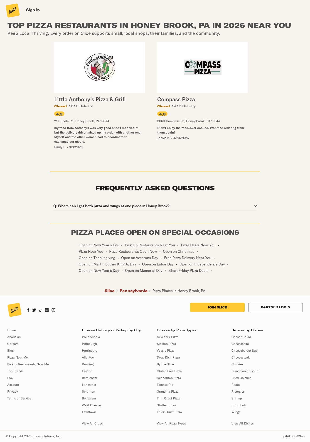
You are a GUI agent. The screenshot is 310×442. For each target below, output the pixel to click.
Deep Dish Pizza (168, 357)
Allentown (89, 357)
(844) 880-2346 (294, 436)
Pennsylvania (134, 290)
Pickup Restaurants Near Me (28, 364)
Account (13, 385)
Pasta (235, 385)
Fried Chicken (241, 378)
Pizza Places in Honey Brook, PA (179, 290)
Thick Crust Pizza (169, 412)
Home (11, 330)
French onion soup (244, 371)
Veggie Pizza (166, 351)
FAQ (10, 378)
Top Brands (15, 371)
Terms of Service (19, 398)
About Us (14, 337)
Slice (110, 290)
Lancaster (89, 385)
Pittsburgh (89, 344)
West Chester (91, 405)
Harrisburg (89, 351)
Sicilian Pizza (166, 344)
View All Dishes (242, 423)
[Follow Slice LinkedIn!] (47, 310)
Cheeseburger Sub (244, 351)
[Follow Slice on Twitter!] (34, 310)
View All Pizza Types (171, 423)
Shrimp (236, 398)
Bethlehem (89, 378)
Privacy (12, 391)
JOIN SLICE (217, 307)
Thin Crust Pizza (168, 398)
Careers (12, 344)
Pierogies (238, 391)
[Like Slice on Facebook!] (28, 310)
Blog (10, 351)
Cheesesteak (240, 357)
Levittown (89, 412)
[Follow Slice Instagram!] (54, 310)
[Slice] (12, 10)
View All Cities (92, 423)
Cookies (237, 364)
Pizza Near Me (17, 357)
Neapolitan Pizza (169, 378)
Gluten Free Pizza (169, 371)
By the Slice (165, 364)
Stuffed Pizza (166, 405)
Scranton (88, 391)
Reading (87, 364)
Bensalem (89, 398)
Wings (235, 412)
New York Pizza (168, 337)
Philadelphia (91, 337)
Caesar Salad (241, 337)
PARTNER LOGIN (275, 307)
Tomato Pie (165, 385)
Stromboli (238, 405)
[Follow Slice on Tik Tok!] (40, 310)
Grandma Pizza (168, 391)
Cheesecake (240, 344)
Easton (87, 371)
